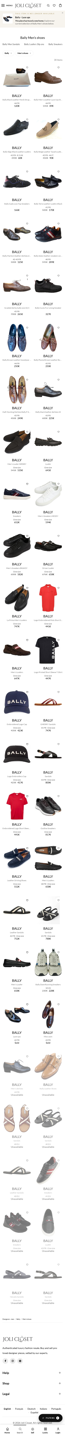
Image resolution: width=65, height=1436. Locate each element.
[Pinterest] (20, 1361)
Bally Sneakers (55, 44)
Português (56, 1408)
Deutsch (32, 1408)
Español (34, 1412)
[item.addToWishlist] (27, 67)
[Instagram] (13, 1361)
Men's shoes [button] (23, 53)
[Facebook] (5, 1361)
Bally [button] (7, 53)
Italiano (43, 1408)
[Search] (48, 5)
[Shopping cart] (60, 5)
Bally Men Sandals (11, 44)
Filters (52, 1418)
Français (19, 1408)
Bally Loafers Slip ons (34, 44)
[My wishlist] (54, 5)
